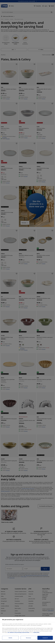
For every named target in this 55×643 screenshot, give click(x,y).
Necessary (28, 637)
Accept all (45, 637)
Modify (10, 637)
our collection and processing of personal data (18, 632)
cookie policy (36, 632)
